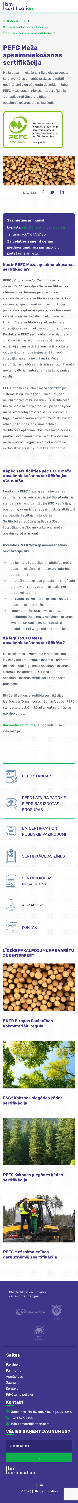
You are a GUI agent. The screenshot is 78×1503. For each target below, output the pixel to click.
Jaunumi (12, 1382)
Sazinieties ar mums (19, 725)
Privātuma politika (19, 1394)
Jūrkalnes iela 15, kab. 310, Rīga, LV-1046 (41, 1412)
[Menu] (72, 6)
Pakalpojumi (15, 1364)
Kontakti (12, 1388)
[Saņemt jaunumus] (39, 1457)
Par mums (13, 1370)
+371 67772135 (22, 1418)
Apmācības (14, 1376)
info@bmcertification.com (43, 227)
